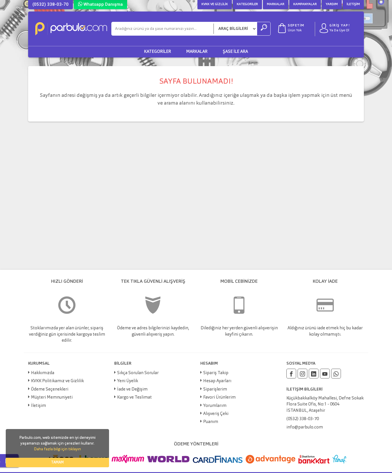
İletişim (353, 4)
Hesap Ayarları (217, 381)
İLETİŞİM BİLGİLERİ (304, 389)
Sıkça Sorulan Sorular (138, 373)
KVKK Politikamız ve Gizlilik (57, 381)
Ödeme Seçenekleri (49, 389)
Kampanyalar (305, 4)
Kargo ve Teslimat (134, 397)
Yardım (332, 4)
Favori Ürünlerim (219, 397)
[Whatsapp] (336, 373)
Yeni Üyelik (127, 381)
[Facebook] (291, 373)
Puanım (210, 422)
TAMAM (57, 462)
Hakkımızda (42, 373)
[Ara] (263, 28)
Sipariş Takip (215, 373)
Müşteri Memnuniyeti (52, 397)
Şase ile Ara (235, 52)
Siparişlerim (215, 389)
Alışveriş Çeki (215, 414)
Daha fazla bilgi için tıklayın (57, 449)
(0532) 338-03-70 (50, 4)
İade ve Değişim (132, 389)
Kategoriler (247, 4)
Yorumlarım (214, 406)
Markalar (275, 4)
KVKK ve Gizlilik (214, 4)
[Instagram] (302, 373)
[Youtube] (325, 373)
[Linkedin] (314, 373)
